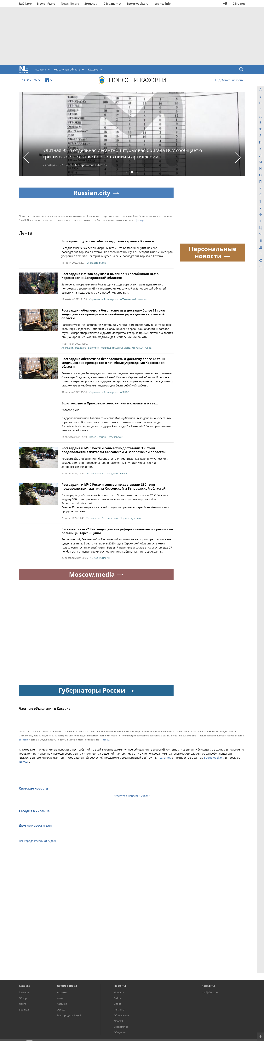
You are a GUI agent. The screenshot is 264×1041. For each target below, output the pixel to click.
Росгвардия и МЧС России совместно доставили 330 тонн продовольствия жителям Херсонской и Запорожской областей (113, 450)
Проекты (120, 986)
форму (139, 220)
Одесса (61, 1009)
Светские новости (33, 788)
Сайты (117, 998)
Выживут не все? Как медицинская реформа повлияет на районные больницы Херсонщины (117, 531)
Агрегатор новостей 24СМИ (132, 796)
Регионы (119, 1009)
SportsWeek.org (214, 757)
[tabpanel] (132, 134)
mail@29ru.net (210, 992)
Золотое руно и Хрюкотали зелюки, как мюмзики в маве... (109, 403)
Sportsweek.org (137, 3)
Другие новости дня (35, 825)
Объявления (121, 1015)
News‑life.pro (46, 3)
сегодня (23, 739)
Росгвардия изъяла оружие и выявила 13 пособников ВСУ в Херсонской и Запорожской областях (109, 276)
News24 (24, 761)
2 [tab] (132, 172)
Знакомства (121, 1026)
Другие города (67, 986)
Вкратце (24, 1009)
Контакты (208, 986)
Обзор (23, 998)
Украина (62, 992)
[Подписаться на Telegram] (224, 3)
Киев (60, 998)
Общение (119, 1032)
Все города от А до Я (69, 1015)
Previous (26, 158)
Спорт (117, 1003)
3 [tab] (136, 172)
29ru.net (90, 3)
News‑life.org (70, 3)
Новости (119, 992)
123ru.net (238, 3)
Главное (24, 992)
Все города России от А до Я (37, 841)
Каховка (24, 986)
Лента (22, 1003)
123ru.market (111, 3)
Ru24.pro (25, 3)
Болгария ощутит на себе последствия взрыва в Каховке (107, 241)
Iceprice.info (162, 3)
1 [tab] (127, 172)
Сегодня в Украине (34, 811)
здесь (106, 739)
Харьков (62, 1003)
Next (238, 158)
